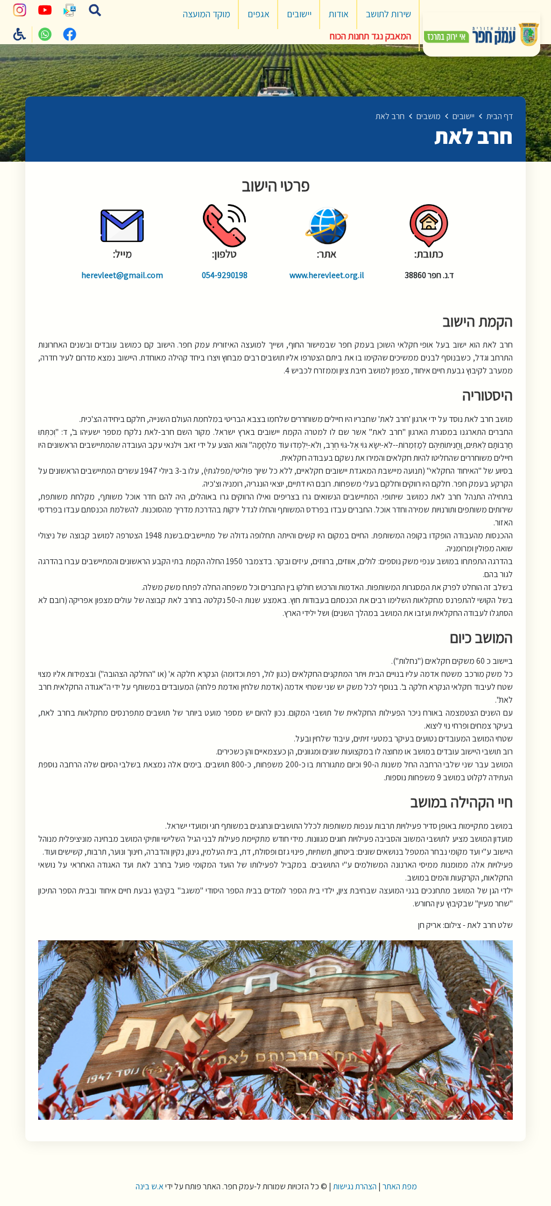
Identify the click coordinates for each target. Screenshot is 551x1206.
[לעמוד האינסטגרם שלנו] (20, 10)
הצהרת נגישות (355, 1186)
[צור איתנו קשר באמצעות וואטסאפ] (45, 34)
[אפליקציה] (70, 10)
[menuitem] (388, 14)
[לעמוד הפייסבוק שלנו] (70, 34)
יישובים (299, 14)
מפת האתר (400, 1186)
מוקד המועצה (206, 14)
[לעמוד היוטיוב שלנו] (45, 10)
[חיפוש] (95, 10)
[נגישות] (20, 34)
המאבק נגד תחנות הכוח (370, 36)
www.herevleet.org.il (326, 275)
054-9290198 (225, 275)
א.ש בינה (149, 1186)
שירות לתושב (388, 14)
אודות (339, 14)
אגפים (259, 14)
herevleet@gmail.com (122, 275)
